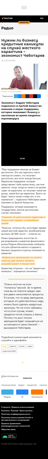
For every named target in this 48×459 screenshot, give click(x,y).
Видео (21, 385)
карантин (13, 346)
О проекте (5, 407)
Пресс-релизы (26, 411)
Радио (4, 346)
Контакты (5, 411)
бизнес (21, 346)
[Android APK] (9, 437)
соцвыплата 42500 (9, 351)
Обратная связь (8, 429)
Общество (32, 385)
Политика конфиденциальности (15, 414)
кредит (30, 346)
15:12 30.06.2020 (8, 60)
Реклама (14, 411)
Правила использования (22, 407)
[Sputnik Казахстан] (7, 19)
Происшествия (8, 385)
